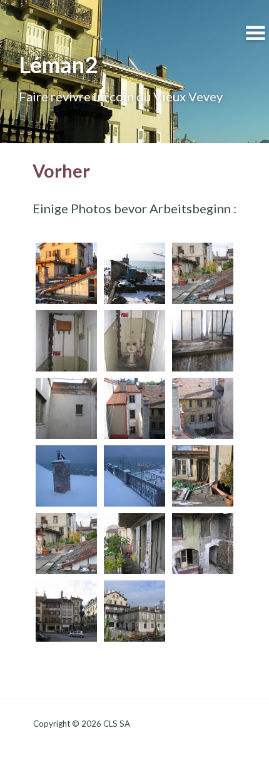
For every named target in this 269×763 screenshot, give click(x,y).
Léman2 (58, 64)
